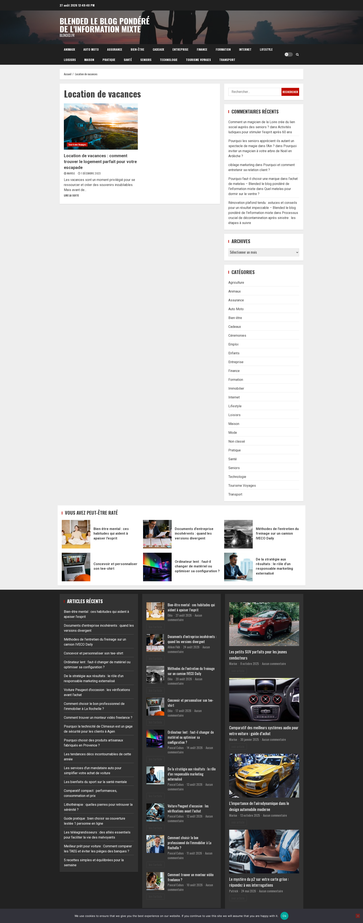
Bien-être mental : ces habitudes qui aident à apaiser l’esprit (76, 534)
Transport (227, 59)
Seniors (145, 59)
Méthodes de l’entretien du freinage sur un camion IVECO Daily (238, 534)
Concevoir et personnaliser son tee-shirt (76, 567)
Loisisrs (70, 59)
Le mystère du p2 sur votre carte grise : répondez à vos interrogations (259, 882)
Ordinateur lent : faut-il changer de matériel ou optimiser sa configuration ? (157, 567)
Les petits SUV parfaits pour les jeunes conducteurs (258, 655)
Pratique (109, 59)
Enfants (233, 353)
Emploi (233, 344)
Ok (284, 916)
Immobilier (236, 388)
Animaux (69, 49)
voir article (238, 671)
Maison (89, 59)
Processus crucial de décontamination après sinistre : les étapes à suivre (263, 218)
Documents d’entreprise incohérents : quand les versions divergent (157, 534)
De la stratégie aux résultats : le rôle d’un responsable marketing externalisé (238, 567)
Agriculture (236, 283)
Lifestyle (266, 49)
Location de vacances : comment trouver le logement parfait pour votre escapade (101, 126)
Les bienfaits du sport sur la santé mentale (95, 782)
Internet (245, 49)
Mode (232, 433)
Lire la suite (71, 195)
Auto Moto (91, 49)
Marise (71, 173)
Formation (223, 49)
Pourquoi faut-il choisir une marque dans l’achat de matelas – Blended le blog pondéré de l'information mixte (263, 184)
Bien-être (137, 49)
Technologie (169, 59)
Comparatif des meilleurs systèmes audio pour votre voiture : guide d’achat (264, 730)
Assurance (114, 49)
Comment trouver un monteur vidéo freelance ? (98, 718)
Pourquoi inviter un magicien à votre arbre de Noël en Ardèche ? (262, 151)
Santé (128, 59)
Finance (202, 49)
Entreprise (180, 49)
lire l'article (155, 627)
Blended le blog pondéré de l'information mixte (105, 25)
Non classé (236, 441)
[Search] (297, 54)
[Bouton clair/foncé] (288, 54)
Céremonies (237, 336)
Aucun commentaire (274, 663)
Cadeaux (158, 49)
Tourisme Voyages (198, 59)
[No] (358, 916)
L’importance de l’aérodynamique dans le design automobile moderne (259, 806)
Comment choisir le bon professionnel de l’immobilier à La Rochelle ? (189, 842)
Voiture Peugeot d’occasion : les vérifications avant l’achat (188, 808)
